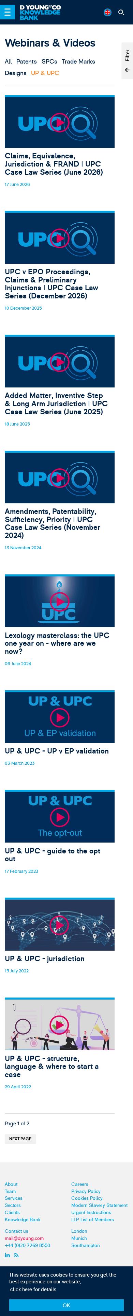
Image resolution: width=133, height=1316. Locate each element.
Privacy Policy (86, 1191)
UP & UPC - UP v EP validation (60, 736)
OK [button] (66, 1305)
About (11, 1184)
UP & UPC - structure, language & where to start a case (60, 1052)
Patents (26, 61)
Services (14, 1198)
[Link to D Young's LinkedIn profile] (8, 1254)
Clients (12, 1212)
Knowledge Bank (23, 1220)
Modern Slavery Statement (99, 1205)
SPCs (49, 61)
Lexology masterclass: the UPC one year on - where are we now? (60, 628)
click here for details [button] (33, 1289)
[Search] (122, 12)
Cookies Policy (87, 1198)
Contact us (16, 1231)
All (8, 61)
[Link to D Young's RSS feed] (17, 1254)
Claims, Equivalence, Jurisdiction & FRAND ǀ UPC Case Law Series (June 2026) (60, 149)
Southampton (85, 1245)
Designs (16, 73)
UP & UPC (45, 73)
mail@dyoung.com (24, 1238)
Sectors (13, 1205)
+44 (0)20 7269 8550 (27, 1245)
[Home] (43, 8)
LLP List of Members (92, 1220)
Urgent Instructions (91, 1212)
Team (10, 1191)
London (79, 1231)
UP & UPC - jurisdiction (60, 944)
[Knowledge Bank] (43, 15)
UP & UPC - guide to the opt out (60, 840)
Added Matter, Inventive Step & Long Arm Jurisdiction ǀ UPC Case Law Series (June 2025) (60, 389)
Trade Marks (78, 61)
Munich (79, 1238)
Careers (79, 1184)
